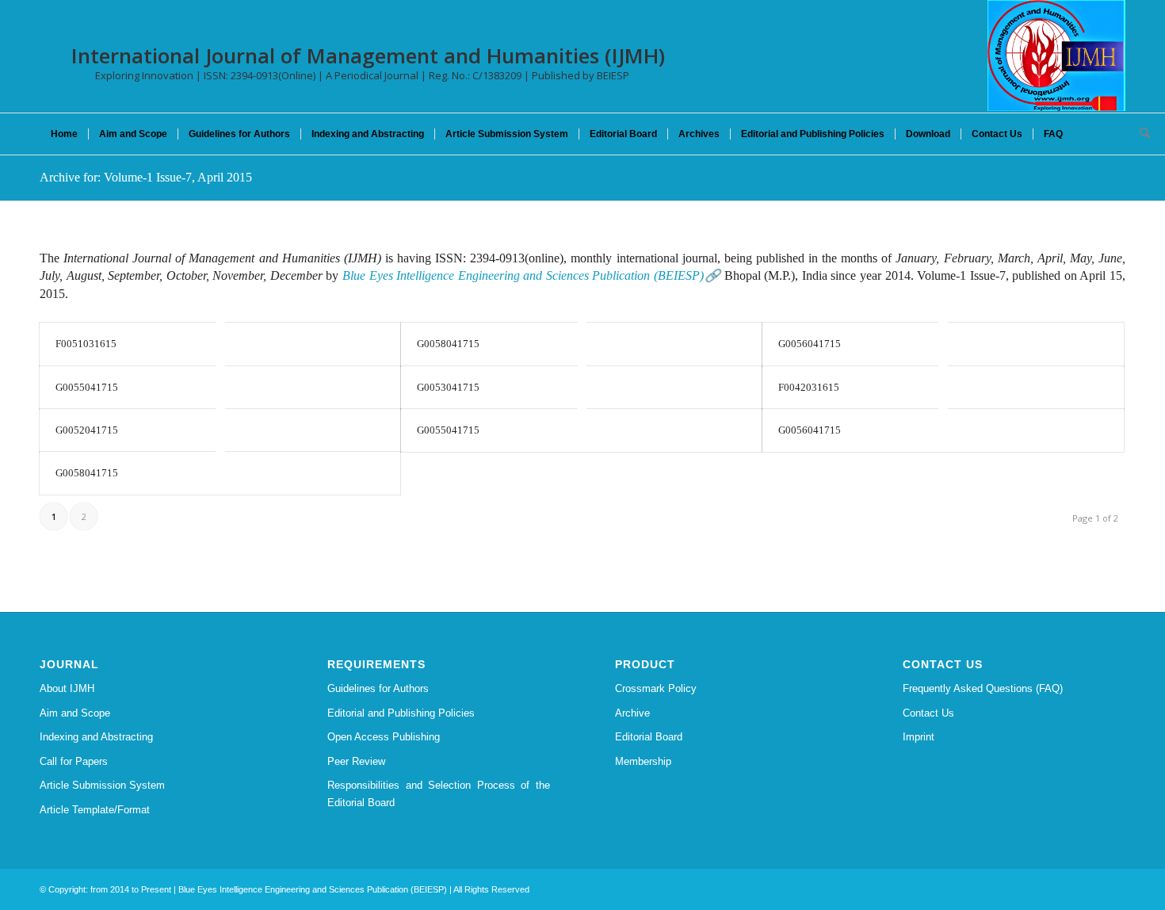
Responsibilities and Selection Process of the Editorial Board (438, 793)
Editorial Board (648, 737)
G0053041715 (448, 387)
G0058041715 (448, 344)
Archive (632, 713)
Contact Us (928, 713)
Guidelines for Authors (378, 688)
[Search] (1139, 134)
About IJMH (67, 688)
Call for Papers (74, 761)
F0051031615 (85, 344)
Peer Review (356, 761)
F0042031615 (808, 387)
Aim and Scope (75, 713)
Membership (643, 761)
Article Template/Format (95, 810)
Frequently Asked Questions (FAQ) (983, 688)
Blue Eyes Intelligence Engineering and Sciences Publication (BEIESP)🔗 (531, 275)
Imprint (918, 737)
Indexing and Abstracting (96, 737)
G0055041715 (86, 387)
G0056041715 (809, 344)
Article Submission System (102, 785)
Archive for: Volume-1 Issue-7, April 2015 (146, 177)
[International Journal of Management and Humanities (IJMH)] (1056, 55)
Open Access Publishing (383, 737)
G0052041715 (86, 430)
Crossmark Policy (656, 688)
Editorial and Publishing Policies (401, 713)
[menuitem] (64, 134)
